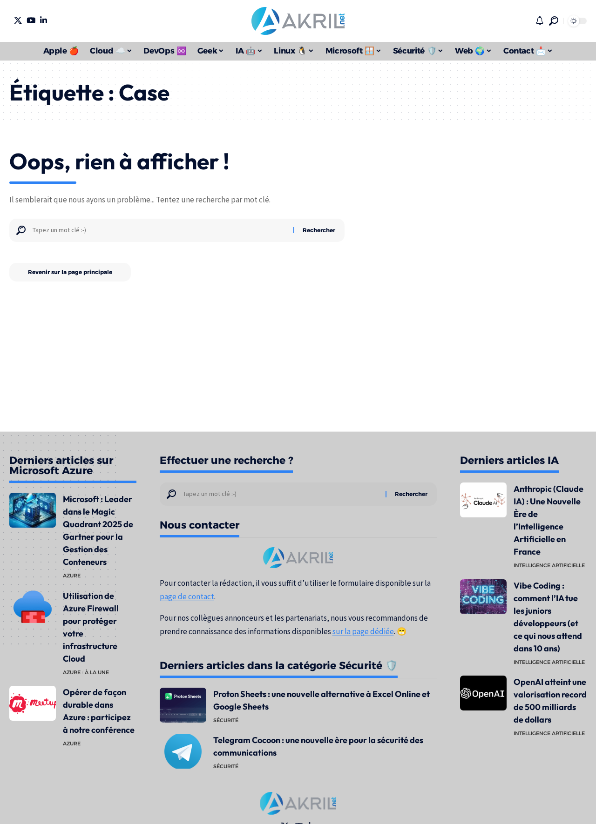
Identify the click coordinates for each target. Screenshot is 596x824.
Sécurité (225, 720)
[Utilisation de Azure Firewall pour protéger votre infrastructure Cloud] (32, 607)
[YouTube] (31, 20)
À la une (97, 672)
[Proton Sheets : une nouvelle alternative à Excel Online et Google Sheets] (183, 705)
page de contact (187, 596)
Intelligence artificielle (549, 565)
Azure (72, 575)
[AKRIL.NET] (298, 21)
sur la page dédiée (363, 631)
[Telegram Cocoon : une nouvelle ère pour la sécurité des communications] (183, 751)
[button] (553, 21)
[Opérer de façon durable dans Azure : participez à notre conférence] (32, 703)
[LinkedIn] (43, 20)
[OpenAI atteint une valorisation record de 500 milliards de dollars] (483, 693)
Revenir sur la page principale (70, 271)
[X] (18, 20)
